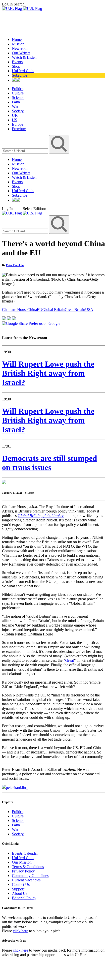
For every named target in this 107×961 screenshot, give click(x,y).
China (32, 309)
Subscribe (19, 75)
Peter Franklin (15, 265)
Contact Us (21, 884)
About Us (19, 893)
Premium (19, 129)
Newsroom (20, 48)
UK (15, 115)
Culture (18, 93)
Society (18, 111)
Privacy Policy (23, 871)
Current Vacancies (26, 880)
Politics (17, 89)
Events (17, 62)
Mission (18, 44)
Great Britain (75, 309)
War (15, 106)
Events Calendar (25, 853)
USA (89, 309)
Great (69, 660)
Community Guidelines (30, 875)
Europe (17, 124)
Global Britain (53, 309)
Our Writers (21, 53)
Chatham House (14, 309)
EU (39, 309)
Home (17, 39)
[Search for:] (25, 151)
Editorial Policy (24, 898)
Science (18, 97)
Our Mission (22, 862)
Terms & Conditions (28, 867)
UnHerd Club (23, 71)
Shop (16, 66)
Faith (16, 102)
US (14, 120)
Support (18, 889)
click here (20, 931)
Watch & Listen (24, 57)
